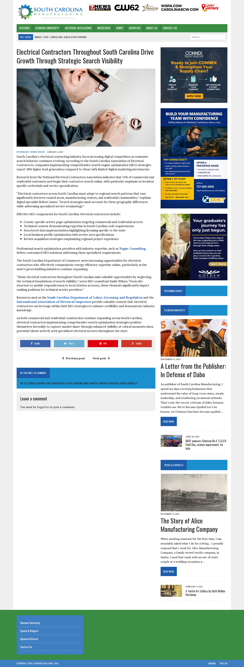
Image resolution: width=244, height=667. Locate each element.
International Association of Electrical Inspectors (54, 302)
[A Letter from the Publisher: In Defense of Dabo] (194, 354)
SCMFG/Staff (37, 152)
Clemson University (47, 28)
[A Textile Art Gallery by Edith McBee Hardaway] (171, 594)
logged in (43, 407)
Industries (103, 28)
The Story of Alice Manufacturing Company (189, 525)
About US (151, 28)
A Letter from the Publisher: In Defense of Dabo (193, 370)
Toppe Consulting (132, 248)
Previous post (75, 358)
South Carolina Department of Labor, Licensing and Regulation (95, 297)
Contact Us (170, 28)
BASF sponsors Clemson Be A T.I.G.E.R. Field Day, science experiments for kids (206, 445)
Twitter (223, 663)
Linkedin (212, 663)
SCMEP (119, 28)
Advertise (135, 28)
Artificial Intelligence (78, 28)
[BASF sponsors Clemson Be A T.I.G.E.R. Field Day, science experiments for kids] (171, 444)
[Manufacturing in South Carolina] (50, 12)
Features (24, 28)
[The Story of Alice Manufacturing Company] (194, 509)
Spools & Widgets (173, 465)
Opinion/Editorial (29, 639)
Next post (99, 358)
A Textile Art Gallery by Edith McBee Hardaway (205, 593)
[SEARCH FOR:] (208, 36)
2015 (56, 663)
